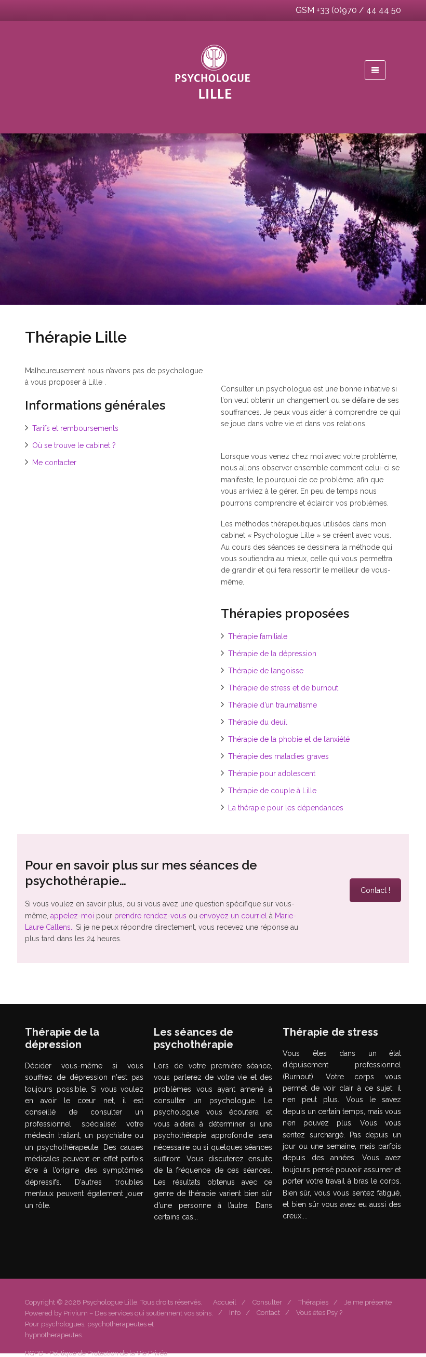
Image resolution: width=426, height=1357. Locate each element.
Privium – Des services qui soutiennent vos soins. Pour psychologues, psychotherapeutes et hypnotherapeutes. (119, 1324)
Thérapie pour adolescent (271, 773)
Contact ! (375, 890)
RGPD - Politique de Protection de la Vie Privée (96, 1353)
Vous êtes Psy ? (319, 1313)
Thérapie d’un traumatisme (272, 705)
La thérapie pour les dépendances (285, 808)
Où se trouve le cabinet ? (74, 445)
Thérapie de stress (325, 1243)
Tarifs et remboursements (75, 428)
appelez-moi (72, 916)
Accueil (224, 1302)
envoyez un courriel (233, 916)
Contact (268, 1313)
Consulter (267, 1302)
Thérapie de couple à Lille (272, 790)
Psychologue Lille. (111, 1302)
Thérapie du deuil (257, 722)
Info (235, 1313)
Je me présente (368, 1302)
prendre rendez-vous (150, 916)
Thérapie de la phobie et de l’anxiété (289, 739)
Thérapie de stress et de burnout (283, 688)
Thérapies (313, 1302)
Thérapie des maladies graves (278, 756)
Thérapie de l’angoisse (265, 671)
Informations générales (203, 1244)
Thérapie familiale (257, 636)
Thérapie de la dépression (272, 653)
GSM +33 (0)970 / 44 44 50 (348, 10)
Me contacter (54, 462)
